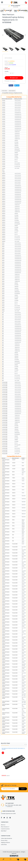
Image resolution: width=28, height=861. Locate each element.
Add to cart (15, 78)
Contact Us (9, 806)
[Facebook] (1, 818)
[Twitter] (4, 818)
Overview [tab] (4, 90)
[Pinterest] (10, 818)
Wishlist (7, 81)
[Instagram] (7, 818)
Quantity (6, 71)
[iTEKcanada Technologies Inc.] (14, 2)
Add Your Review (8, 58)
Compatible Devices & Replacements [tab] (12, 93)
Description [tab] (12, 90)
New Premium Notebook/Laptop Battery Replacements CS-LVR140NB (13, 749)
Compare (13, 81)
